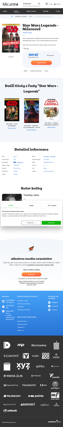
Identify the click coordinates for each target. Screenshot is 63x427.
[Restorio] (56, 404)
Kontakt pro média (22, 300)
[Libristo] (44, 404)
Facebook (55, 306)
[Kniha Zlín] (13, 376)
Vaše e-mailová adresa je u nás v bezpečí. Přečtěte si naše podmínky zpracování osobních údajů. (31, 283)
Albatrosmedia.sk (22, 324)
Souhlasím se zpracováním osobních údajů (32, 278)
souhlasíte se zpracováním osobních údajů (40, 265)
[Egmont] (11, 356)
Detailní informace (36, 71)
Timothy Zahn (27, 32)
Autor (46, 71)
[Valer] (56, 345)
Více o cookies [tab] (52, 205)
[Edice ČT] (43, 385)
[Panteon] (55, 385)
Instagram (55, 302)
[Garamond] (9, 404)
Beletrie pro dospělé (21, 16)
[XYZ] (23, 366)
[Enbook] (10, 411)
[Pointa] (36, 396)
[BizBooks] (39, 345)
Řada (25, 71)
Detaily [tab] (32, 205)
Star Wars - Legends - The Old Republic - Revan (31, 126)
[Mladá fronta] (55, 396)
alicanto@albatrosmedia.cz (10, 301)
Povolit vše (51, 222)
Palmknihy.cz (21, 327)
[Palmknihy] (12, 396)
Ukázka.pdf (20, 162)
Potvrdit (31, 274)
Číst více (26, 48)
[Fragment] (29, 385)
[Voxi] (56, 356)
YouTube (54, 310)
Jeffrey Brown (51, 127)
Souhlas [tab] (11, 205)
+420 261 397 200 (10, 307)
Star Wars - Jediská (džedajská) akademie (51, 124)
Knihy (16, 11)
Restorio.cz (20, 330)
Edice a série (31, 11)
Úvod (5, 11)
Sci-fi (30, 16)
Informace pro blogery (23, 304)
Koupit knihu (41, 63)
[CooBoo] (45, 356)
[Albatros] (25, 356)
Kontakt (45, 11)
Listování (10, 57)
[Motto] (35, 356)
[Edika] (40, 366)
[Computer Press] (7, 366)
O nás (58, 11)
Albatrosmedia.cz (22, 321)
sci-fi (15, 156)
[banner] (11, 4)
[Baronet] (28, 404)
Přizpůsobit (30, 222)
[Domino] (7, 345)
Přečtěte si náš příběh (23, 310)
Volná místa (20, 306)
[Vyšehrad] (36, 376)
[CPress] (55, 366)
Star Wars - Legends (49, 156)
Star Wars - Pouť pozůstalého (11, 125)
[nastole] (54, 376)
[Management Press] (21, 345)
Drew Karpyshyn (31, 130)
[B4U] (11, 385)
